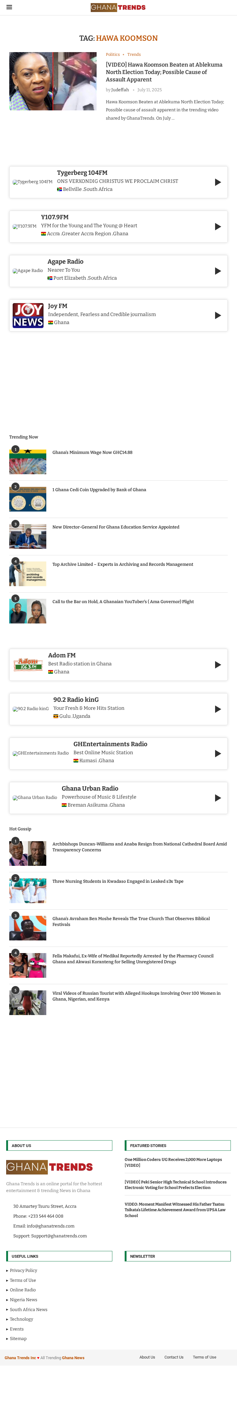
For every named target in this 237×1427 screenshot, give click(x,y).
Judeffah (120, 90)
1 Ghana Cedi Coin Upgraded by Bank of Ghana (99, 489)
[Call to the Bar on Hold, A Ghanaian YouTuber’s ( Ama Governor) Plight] (27, 611)
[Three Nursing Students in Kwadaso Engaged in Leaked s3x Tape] (27, 890)
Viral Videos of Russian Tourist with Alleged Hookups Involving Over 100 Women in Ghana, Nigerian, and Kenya (136, 996)
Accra (53, 233)
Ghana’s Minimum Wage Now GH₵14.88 (92, 452)
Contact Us (174, 1357)
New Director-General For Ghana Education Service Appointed (115, 527)
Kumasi (88, 760)
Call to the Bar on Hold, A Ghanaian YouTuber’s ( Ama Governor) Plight (123, 601)
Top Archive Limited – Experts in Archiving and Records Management (122, 564)
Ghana (61, 671)
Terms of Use (204, 1357)
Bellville (72, 189)
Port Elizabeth (69, 278)
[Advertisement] (118, 1065)
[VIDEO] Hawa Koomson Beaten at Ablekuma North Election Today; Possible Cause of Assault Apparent (164, 72)
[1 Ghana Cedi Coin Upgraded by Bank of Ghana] (27, 499)
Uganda (81, 716)
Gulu (65, 716)
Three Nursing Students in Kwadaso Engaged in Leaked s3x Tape (118, 881)
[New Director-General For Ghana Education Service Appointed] (27, 536)
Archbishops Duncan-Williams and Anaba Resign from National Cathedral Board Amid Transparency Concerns (139, 847)
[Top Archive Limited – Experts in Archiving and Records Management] (27, 573)
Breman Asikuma (88, 805)
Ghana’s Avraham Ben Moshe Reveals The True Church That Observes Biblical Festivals (131, 921)
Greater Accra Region (86, 233)
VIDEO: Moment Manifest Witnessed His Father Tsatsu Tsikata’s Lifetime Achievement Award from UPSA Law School (175, 1210)
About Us (147, 1357)
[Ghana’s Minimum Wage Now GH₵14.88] (27, 462)
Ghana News (73, 1357)
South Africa (98, 189)
